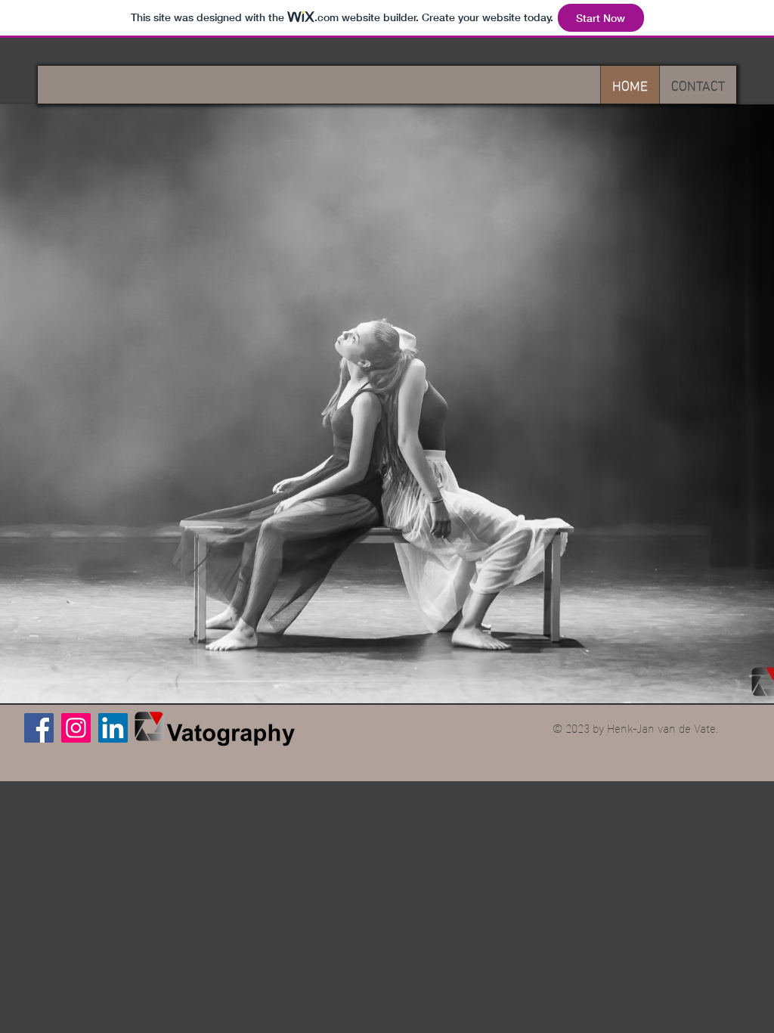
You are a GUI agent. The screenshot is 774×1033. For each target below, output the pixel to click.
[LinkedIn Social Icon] (113, 728)
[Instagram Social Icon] (76, 728)
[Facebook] (39, 728)
